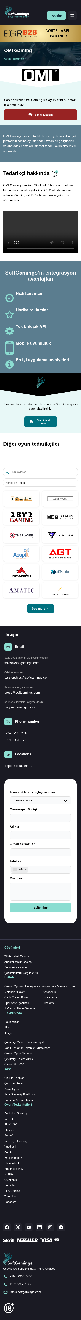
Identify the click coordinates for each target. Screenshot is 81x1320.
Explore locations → (18, 766)
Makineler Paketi (14, 992)
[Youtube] (29, 1227)
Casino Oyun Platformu (18, 1053)
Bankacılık (49, 992)
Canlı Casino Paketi (16, 997)
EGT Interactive (14, 1157)
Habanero (10, 1201)
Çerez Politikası (14, 1083)
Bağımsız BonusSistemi (19, 1008)
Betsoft (8, 1135)
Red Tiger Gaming (15, 1141)
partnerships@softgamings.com (26, 677)
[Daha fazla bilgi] (21, 499)
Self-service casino (16, 967)
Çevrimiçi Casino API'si (18, 1059)
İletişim (56, 16)
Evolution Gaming (15, 1113)
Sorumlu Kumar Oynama (19, 1100)
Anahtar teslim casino (18, 962)
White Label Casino (16, 956)
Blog (7, 1027)
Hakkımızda (11, 1021)
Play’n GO (10, 1124)
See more (38, 608)
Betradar (9, 1185)
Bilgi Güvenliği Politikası (19, 1094)
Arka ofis (48, 1003)
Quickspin (10, 1179)
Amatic (8, 1152)
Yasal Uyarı (11, 1089)
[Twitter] (18, 1227)
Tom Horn (10, 1196)
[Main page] (18, 12)
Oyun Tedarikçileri (15, 58)
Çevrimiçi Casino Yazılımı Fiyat (24, 1042)
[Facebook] (7, 1227)
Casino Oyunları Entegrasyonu (23, 986)
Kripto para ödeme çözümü (59, 986)
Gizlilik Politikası (14, 1078)
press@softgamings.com (22, 692)
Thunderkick (12, 1163)
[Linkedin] (39, 1227)
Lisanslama (50, 997)
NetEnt (8, 1119)
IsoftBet (9, 1174)
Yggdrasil (10, 1146)
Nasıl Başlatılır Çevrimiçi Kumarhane (27, 1048)
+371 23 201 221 (16, 740)
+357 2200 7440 (15, 733)
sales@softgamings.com (22, 663)
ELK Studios (12, 1190)
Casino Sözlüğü (14, 1064)
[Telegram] (61, 1227)
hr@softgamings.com (19, 707)
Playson (9, 1130)
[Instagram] (50, 1227)
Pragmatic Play (14, 1168)
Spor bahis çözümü (16, 1003)
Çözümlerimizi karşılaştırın (21, 973)
